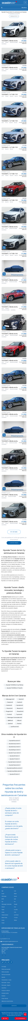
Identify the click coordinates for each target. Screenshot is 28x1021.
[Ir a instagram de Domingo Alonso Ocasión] (8, 962)
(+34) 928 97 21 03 (6, 938)
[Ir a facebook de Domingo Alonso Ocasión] (11, 962)
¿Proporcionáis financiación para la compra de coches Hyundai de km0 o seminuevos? (11, 839)
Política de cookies (5, 972)
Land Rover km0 (15, 726)
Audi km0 (19, 702)
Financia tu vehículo (6, 990)
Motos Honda (4, 917)
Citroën (3, 922)
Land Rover (16, 914)
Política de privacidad (6, 969)
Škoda (15, 893)
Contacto (3, 995)
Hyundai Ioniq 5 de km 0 (14, 746)
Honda (3, 912)
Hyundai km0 (19, 705)
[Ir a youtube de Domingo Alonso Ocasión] (5, 962)
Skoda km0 (10, 702)
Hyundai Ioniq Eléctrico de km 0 (14, 768)
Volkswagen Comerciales (7, 904)
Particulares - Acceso (6, 982)
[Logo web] (9, 2)
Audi (15, 891)
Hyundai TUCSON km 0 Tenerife (14, 688)
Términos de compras (6, 974)
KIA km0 (19, 720)
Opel (15, 899)
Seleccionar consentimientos (7, 1001)
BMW (3, 899)
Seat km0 (21, 699)
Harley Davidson (5, 914)
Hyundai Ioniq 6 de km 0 (14, 743)
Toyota (3, 909)
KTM (15, 912)
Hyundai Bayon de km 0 (14, 749)
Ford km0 (9, 714)
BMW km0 (10, 720)
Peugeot (15, 904)
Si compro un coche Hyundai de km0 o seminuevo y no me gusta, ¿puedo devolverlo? (14, 825)
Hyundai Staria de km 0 (14, 765)
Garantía (3, 977)
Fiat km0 (19, 723)
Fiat (2, 901)
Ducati (3, 893)
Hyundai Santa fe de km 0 (14, 762)
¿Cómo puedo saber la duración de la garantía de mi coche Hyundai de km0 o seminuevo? (14, 864)
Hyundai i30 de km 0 (15, 774)
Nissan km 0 (20, 708)
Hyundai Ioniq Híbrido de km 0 (14, 771)
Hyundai (16, 909)
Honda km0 (9, 705)
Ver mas (14, 532)
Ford (15, 906)
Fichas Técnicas (5, 998)
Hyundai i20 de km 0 (15, 756)
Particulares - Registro (6, 985)
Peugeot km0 (9, 711)
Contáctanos (14, 543)
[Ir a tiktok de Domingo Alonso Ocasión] (3, 962)
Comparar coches (5, 993)
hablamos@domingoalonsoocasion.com (10, 941)
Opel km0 (10, 723)
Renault (3, 906)
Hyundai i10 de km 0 (15, 759)
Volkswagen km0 (10, 699)
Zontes (3, 920)
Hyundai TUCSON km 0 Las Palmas (14, 685)
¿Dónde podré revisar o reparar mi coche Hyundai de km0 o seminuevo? (13, 852)
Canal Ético (4, 987)
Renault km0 (20, 711)
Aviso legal (4, 966)
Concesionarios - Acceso (6, 979)
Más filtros (24, 7)
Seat (2, 891)
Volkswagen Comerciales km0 (14, 717)
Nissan (15, 896)
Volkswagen (4, 896)
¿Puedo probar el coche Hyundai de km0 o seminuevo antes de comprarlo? (13, 811)
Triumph (16, 917)
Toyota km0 (19, 714)
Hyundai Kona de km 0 (14, 740)
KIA (14, 901)
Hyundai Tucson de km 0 (15, 752)
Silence (15, 920)
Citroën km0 (9, 708)
